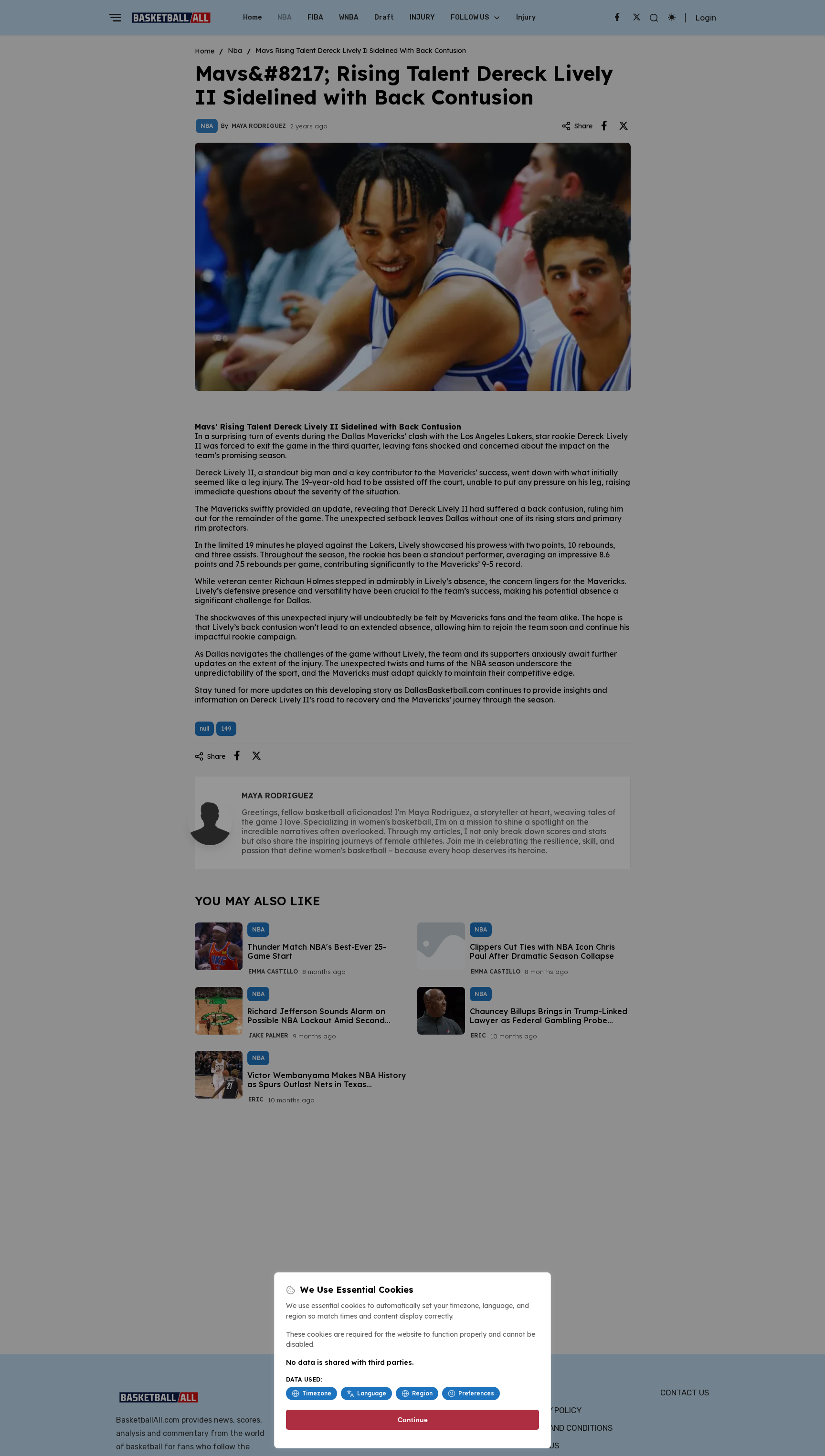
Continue (413, 1420)
